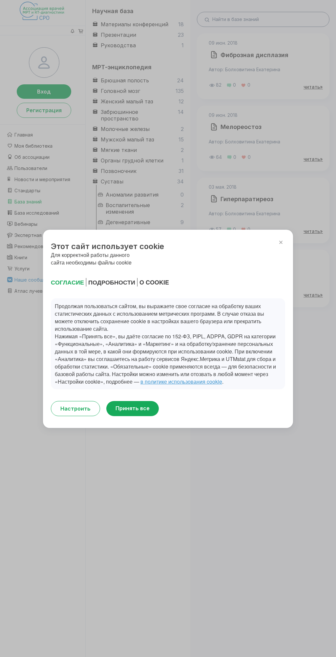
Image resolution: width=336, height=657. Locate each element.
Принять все (133, 408)
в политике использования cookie (181, 381)
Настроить (75, 408)
